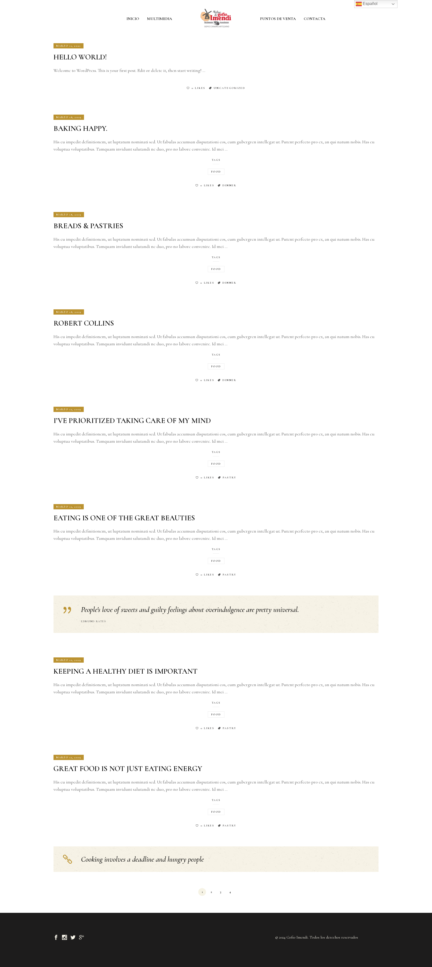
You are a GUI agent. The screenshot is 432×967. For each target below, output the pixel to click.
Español (370, 3)
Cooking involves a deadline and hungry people (142, 859)
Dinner (229, 185)
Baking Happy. (80, 128)
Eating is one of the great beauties (124, 518)
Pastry (229, 477)
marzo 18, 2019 (68, 117)
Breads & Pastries (88, 225)
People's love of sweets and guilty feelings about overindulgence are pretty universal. (190, 609)
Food (216, 171)
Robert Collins (84, 323)
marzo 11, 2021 (68, 45)
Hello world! (80, 57)
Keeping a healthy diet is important (126, 671)
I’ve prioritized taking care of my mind (132, 420)
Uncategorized (229, 88)
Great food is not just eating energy (128, 768)
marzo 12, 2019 (68, 409)
